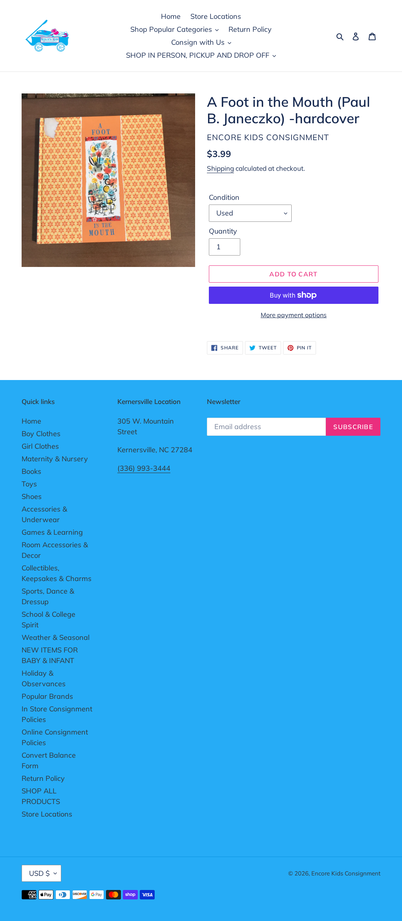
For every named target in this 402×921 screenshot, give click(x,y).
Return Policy (43, 778)
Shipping (220, 168)
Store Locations (47, 814)
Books (31, 471)
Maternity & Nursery (55, 458)
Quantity (223, 231)
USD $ (39, 873)
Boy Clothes (41, 433)
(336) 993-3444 (143, 468)
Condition (224, 197)
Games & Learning (52, 532)
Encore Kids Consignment (345, 873)
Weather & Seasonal (56, 637)
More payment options (294, 315)
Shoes (32, 496)
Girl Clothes (40, 446)
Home (31, 421)
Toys (29, 483)
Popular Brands (47, 696)
